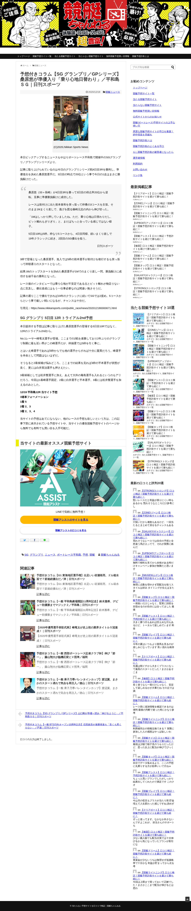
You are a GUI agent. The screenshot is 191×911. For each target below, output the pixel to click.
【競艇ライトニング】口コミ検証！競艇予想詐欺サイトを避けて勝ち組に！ (161, 348)
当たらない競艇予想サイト (90, 56)
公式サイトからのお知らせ (147, 116)
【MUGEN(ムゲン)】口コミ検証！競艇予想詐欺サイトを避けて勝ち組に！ (153, 578)
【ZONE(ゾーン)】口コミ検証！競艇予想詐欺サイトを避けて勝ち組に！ (161, 333)
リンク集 (138, 175)
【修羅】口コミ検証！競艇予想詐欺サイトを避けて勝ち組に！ (161, 398)
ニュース (50, 554)
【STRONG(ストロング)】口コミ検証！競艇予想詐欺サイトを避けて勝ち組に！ (153, 291)
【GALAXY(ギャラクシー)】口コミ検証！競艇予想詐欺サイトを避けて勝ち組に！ (153, 278)
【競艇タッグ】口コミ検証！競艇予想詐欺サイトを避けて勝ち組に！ (161, 430)
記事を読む (43, 594)
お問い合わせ (140, 169)
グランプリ (36, 554)
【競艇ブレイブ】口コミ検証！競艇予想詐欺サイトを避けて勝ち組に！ (153, 637)
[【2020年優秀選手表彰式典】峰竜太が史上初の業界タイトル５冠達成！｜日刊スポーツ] (27, 633)
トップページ (23, 56)
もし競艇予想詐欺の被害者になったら (153, 152)
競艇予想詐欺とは (140, 56)
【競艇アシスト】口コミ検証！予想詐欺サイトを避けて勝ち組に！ (161, 383)
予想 (85, 554)
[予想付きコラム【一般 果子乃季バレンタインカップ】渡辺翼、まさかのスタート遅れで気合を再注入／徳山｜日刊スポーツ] (27, 685)
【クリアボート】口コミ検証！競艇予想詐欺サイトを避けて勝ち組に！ (161, 317)
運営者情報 (139, 158)
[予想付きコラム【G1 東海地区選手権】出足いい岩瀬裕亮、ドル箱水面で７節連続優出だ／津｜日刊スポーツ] (27, 581)
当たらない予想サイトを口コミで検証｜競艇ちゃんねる (96, 906)
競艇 (92, 554)
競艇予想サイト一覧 (42, 56)
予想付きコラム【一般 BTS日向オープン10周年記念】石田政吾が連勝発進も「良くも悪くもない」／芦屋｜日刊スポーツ (73, 726)
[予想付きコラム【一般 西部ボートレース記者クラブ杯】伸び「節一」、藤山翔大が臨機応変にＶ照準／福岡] (27, 659)
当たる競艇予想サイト (64, 56)
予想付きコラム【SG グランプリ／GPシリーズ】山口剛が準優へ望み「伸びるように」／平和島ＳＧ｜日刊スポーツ (74, 715)
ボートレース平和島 (69, 554)
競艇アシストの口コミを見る (70, 530)
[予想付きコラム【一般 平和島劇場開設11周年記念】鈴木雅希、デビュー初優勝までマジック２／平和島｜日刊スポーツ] (27, 607)
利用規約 (138, 163)
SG (26, 554)
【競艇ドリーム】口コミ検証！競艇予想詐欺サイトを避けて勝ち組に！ (161, 414)
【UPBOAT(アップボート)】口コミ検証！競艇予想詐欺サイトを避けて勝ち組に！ (153, 226)
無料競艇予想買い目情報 (117, 56)
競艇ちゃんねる (110, 554)
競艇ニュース (113, 92)
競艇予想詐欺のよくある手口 (148, 146)
